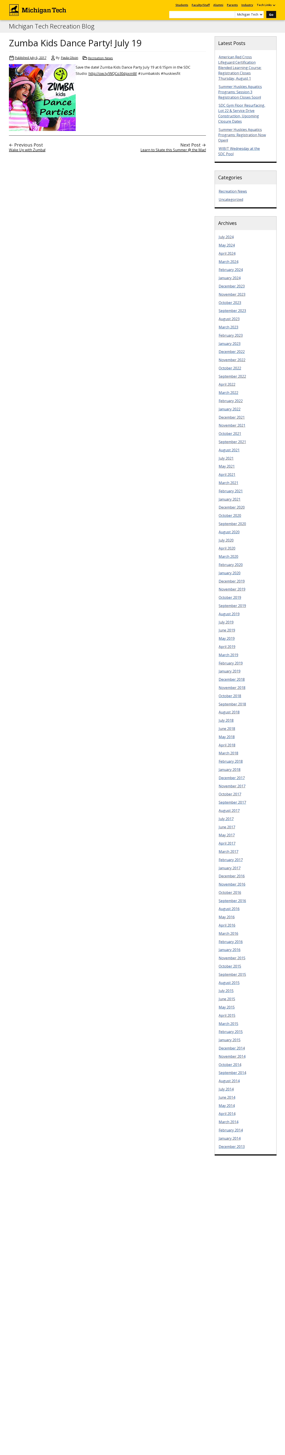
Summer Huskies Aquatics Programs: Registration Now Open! (242, 135)
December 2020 (232, 507)
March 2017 (228, 851)
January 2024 (229, 277)
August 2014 (229, 1080)
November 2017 (232, 786)
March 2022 (228, 392)
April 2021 (227, 474)
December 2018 (232, 679)
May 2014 (227, 1105)
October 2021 (230, 433)
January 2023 (229, 343)
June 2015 (227, 998)
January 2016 (229, 949)
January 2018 (229, 769)
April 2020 (227, 548)
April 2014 (227, 1113)
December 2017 (232, 777)
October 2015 (230, 966)
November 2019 (232, 589)
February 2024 (231, 269)
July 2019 (226, 622)
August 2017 (229, 810)
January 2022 (229, 409)
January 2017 (229, 868)
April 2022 (227, 384)
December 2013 (232, 1146)
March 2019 (228, 654)
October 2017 (230, 794)
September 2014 (232, 1072)
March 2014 (228, 1121)
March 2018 (228, 753)
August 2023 (229, 318)
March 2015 (228, 1023)
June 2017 (227, 827)
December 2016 (232, 876)
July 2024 (226, 236)
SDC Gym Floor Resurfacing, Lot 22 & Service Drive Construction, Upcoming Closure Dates (241, 113)
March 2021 (228, 482)
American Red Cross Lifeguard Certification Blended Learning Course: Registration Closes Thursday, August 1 (239, 68)
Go (271, 14)
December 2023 (232, 286)
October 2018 (230, 695)
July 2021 (226, 458)
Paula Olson (69, 57)
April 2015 (227, 1015)
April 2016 (227, 925)
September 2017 (232, 802)
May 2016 (227, 917)
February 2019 (231, 663)
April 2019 (227, 646)
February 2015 (231, 1031)
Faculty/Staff (201, 5)
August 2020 (229, 532)
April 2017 (227, 843)
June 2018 (227, 728)
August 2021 (229, 450)
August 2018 (229, 712)
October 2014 (230, 1064)
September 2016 (232, 900)
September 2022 (232, 376)
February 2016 (231, 941)
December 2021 (232, 417)
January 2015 (229, 1039)
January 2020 (229, 573)
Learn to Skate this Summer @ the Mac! (173, 149)
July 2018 (226, 720)
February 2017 (231, 859)
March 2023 (228, 327)
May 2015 (227, 1007)
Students (181, 5)
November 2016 (232, 884)
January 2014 (229, 1138)
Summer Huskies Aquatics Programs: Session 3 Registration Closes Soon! (240, 92)
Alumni (218, 5)
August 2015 (229, 982)
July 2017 (226, 818)
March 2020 (228, 556)
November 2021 (232, 425)
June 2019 (227, 630)
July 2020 (226, 540)
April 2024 (227, 253)
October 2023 (230, 302)
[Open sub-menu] (274, 5)
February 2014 (231, 1130)
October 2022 (230, 368)
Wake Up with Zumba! (27, 149)
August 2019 (229, 613)
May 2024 (227, 245)
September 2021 (232, 441)
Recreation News (100, 58)
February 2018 (231, 761)
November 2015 (232, 958)
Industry (247, 5)
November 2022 (232, 359)
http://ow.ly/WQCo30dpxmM (112, 73)
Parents (232, 5)
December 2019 (232, 581)
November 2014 (232, 1056)
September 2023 (232, 310)
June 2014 (227, 1097)
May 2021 (227, 466)
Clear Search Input (231, 14)
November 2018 (232, 687)
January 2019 (229, 671)
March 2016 (228, 933)
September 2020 (232, 523)
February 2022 (231, 400)
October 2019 (230, 597)
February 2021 (231, 491)
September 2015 (232, 974)
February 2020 (231, 564)
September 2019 (232, 605)
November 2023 (232, 294)
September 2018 (232, 704)
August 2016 (229, 908)
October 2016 (230, 892)
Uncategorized (231, 199)
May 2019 (227, 638)
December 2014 (232, 1048)
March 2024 (228, 261)
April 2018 (227, 745)
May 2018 (227, 736)
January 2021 (229, 499)
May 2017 (227, 835)
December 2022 (232, 351)
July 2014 (226, 1089)
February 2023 (231, 335)
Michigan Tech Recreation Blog (51, 26)
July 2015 (226, 990)
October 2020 (230, 515)
